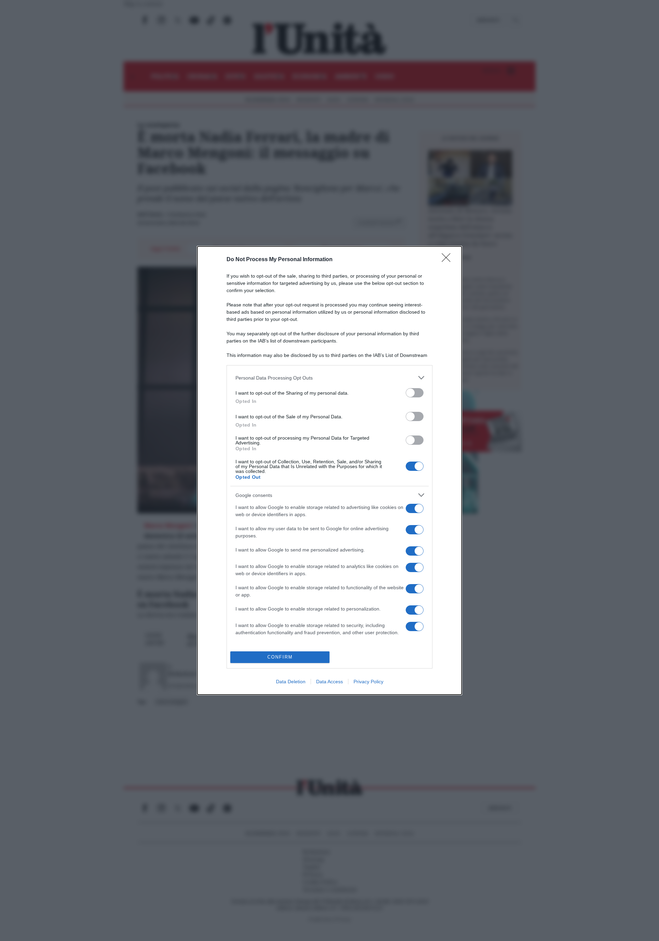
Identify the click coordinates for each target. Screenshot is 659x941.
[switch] (415, 392)
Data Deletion (290, 681)
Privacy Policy (368, 681)
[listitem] (329, 377)
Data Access (329, 681)
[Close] (448, 259)
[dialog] (329, 470)
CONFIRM (280, 657)
